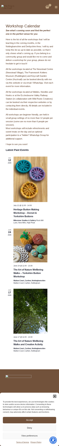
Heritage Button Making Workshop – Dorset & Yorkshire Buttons (26, 213)
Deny (29, 428)
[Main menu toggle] (56, 7)
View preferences (29, 435)
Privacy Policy (36, 442)
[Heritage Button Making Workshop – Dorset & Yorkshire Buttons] (30, 179)
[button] (54, 396)
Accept (29, 420)
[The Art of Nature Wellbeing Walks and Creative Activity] (30, 311)
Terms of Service (22, 442)
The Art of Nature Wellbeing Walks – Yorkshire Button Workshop (28, 273)
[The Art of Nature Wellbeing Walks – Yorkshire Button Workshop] (30, 245)
